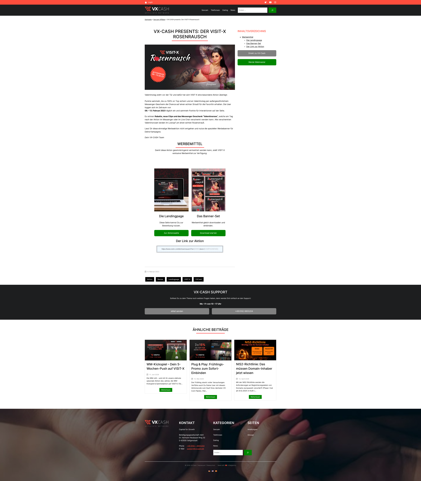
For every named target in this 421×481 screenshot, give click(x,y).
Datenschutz (211, 465)
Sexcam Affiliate (159, 19)
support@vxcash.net (195, 449)
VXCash (198, 279)
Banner (160, 279)
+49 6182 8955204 (244, 311)
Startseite (148, 19)
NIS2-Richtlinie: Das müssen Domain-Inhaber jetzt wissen (254, 368)
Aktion (149, 279)
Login (150, 2)
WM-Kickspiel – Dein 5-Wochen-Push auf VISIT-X (165, 366)
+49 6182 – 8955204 (195, 446)
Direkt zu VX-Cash (256, 53)
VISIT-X (187, 279)
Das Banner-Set (253, 43)
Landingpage (173, 279)
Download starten (208, 233)
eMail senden (177, 311)
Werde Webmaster (256, 62)
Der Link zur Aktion (255, 46)
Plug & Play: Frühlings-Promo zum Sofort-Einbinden (207, 368)
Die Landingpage (254, 40)
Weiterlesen (166, 390)
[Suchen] (272, 10)
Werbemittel (247, 37)
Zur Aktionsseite (171, 233)
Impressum (201, 465)
